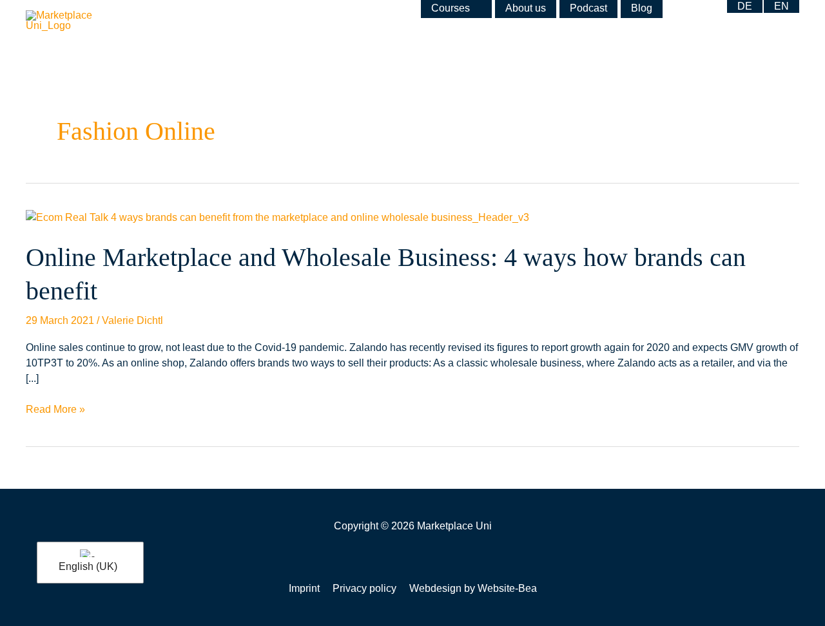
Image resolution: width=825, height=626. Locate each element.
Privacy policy (364, 588)
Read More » (55, 408)
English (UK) (88, 566)
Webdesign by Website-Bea (473, 588)
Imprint (304, 588)
